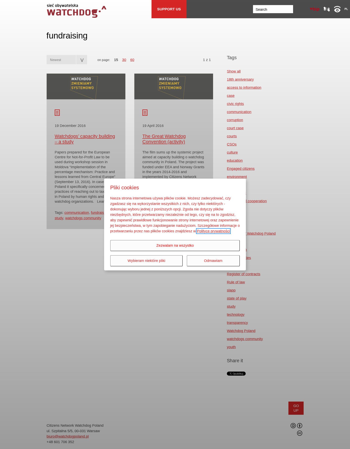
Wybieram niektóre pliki (146, 261)
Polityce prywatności (213, 231)
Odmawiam (213, 261)
